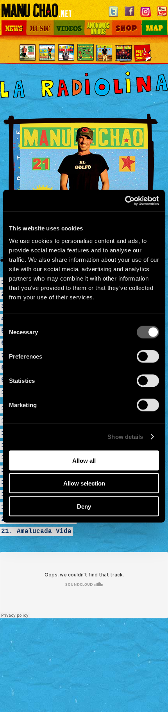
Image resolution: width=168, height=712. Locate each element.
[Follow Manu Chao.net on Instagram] (145, 16)
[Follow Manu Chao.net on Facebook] (129, 16)
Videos (63, 22)
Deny (84, 506)
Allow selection (84, 483)
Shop (117, 22)
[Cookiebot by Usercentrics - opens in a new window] (125, 201)
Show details (125, 436)
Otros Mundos (91, 26)
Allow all (84, 460)
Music (34, 22)
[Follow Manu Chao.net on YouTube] (162, 16)
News (7, 22)
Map (143, 22)
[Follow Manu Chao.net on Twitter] (113, 16)
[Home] (36, 13)
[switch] (148, 356)
